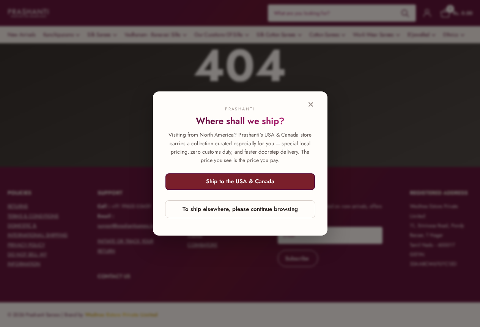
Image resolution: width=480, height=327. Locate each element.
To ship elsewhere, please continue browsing (240, 209)
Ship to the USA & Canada (240, 181)
